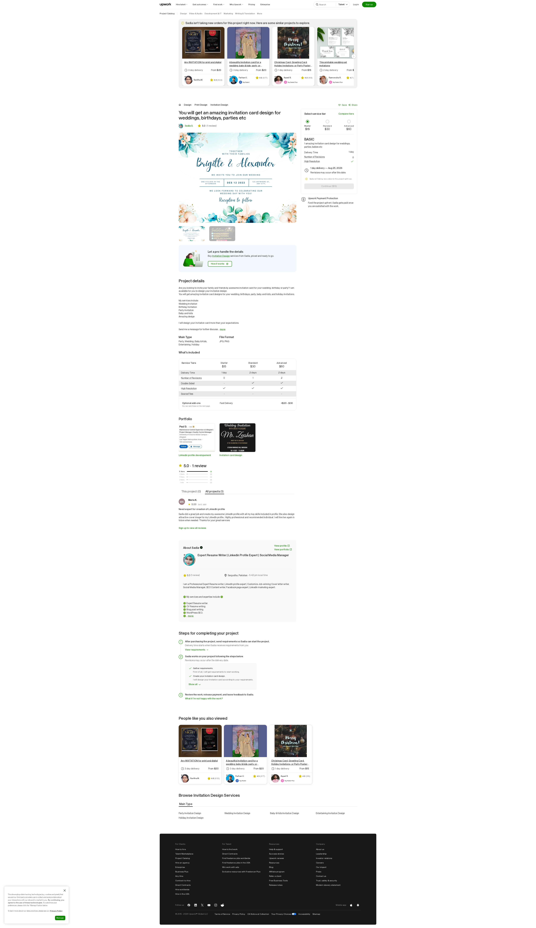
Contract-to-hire (183, 880)
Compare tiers (346, 113)
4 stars (182, 474)
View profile (280, 545)
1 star (182, 482)
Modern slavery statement (328, 885)
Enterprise (180, 867)
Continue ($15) (329, 186)
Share (354, 105)
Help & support (276, 849)
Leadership (321, 854)
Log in (356, 4)
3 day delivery (195, 70)
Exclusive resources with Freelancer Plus (241, 872)
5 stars (182, 471)
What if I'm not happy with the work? (204, 698)
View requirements (195, 649)
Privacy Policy (238, 914)
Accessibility (304, 914)
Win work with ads (230, 867)
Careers (320, 863)
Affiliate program (276, 872)
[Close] (65, 890)
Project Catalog (167, 13)
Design (187, 105)
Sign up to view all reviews (192, 528)
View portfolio (281, 549)
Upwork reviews (276, 858)
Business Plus (181, 872)
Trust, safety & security (326, 880)
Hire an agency (182, 863)
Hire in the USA (182, 894)
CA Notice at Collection (258, 914)
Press (318, 872)
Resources (274, 863)
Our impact (321, 867)
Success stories (276, 854)
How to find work (230, 849)
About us (320, 849)
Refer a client (275, 876)
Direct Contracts (183, 885)
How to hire (180, 849)
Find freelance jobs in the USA (236, 863)
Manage (60, 918)
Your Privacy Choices (283, 914)
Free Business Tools (278, 880)
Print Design (201, 105)
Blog (271, 867)
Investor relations (324, 858)
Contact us (321, 876)
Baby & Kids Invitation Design (284, 813)
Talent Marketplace (184, 854)
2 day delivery (330, 70)
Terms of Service (222, 914)
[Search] (317, 4)
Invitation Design (221, 256)
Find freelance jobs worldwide (236, 858)
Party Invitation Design (190, 813)
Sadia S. (189, 125)
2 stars (182, 480)
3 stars (182, 477)
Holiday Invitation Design (191, 818)
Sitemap (316, 914)
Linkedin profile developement (195, 455)
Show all (193, 684)
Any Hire (179, 876)
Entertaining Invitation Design (330, 813)
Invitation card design (230, 455)
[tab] (191, 491)
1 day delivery (285, 70)
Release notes (275, 885)
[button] (194, 378)
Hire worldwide (182, 889)
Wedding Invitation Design (237, 813)
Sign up (369, 4)
